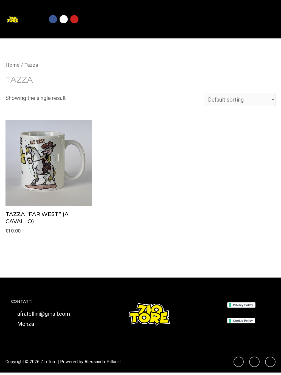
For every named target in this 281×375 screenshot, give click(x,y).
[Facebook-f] (270, 362)
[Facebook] (53, 19)
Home (12, 65)
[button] (269, 19)
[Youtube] (74, 19)
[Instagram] (64, 19)
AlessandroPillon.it (103, 361)
